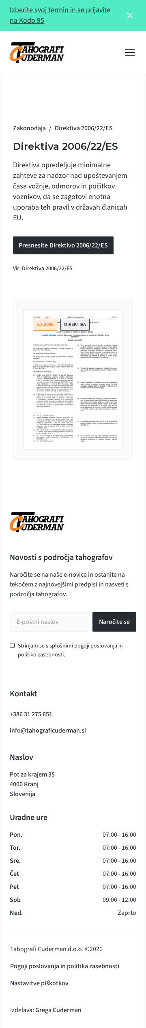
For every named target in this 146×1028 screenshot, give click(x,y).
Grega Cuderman (58, 1010)
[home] (37, 52)
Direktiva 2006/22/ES (47, 269)
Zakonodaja (29, 128)
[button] (128, 52)
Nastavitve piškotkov (39, 983)
